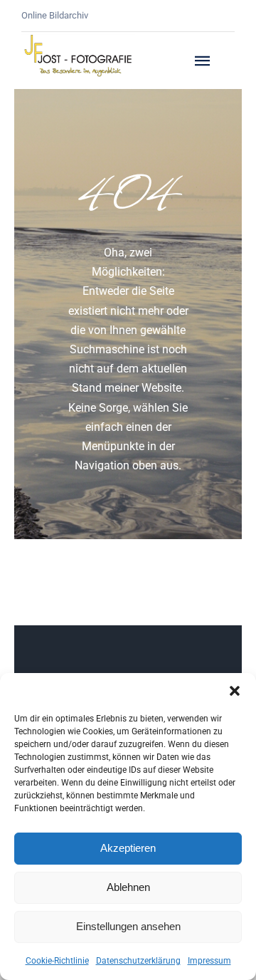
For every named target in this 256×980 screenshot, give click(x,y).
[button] (235, 691)
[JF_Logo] (78, 38)
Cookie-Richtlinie (57, 961)
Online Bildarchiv (54, 15)
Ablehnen (128, 887)
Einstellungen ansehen (128, 926)
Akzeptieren (128, 848)
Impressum (209, 961)
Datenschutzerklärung (138, 961)
